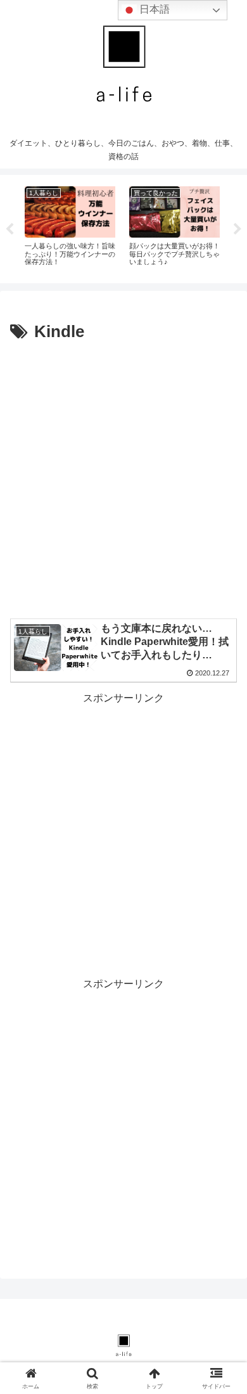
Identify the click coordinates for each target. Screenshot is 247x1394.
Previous (9, 229)
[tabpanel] (70, 226)
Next (237, 229)
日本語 (153, 9)
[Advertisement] (123, 476)
